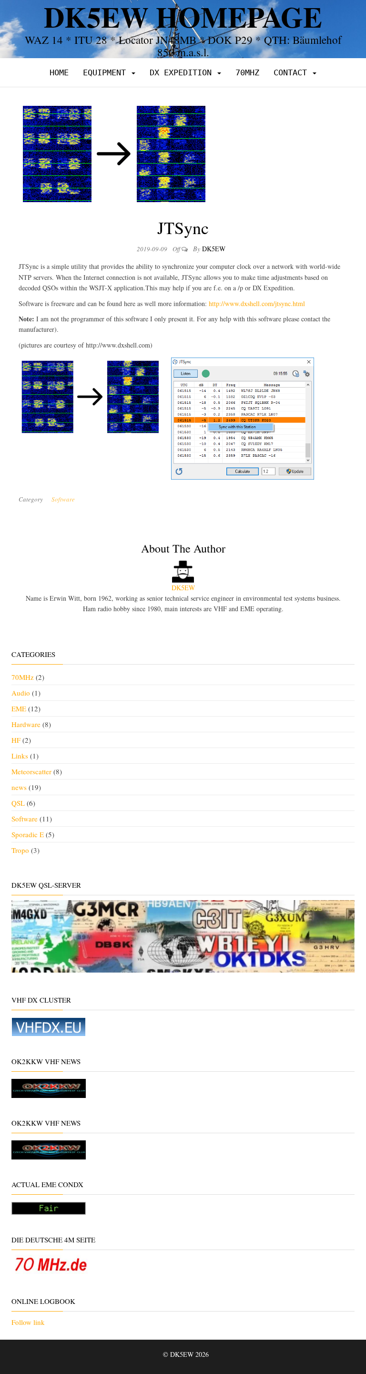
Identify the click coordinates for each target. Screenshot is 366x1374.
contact (293, 72)
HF (15, 740)
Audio (20, 692)
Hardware (26, 724)
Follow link (28, 1322)
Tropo (20, 850)
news (19, 787)
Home (59, 72)
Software (63, 499)
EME (18, 708)
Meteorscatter (31, 771)
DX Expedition (183, 72)
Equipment (107, 72)
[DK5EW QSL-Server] (183, 935)
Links (19, 755)
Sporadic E (27, 834)
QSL (18, 803)
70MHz (247, 72)
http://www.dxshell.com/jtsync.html (257, 303)
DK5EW (213, 248)
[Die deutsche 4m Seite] (50, 1263)
